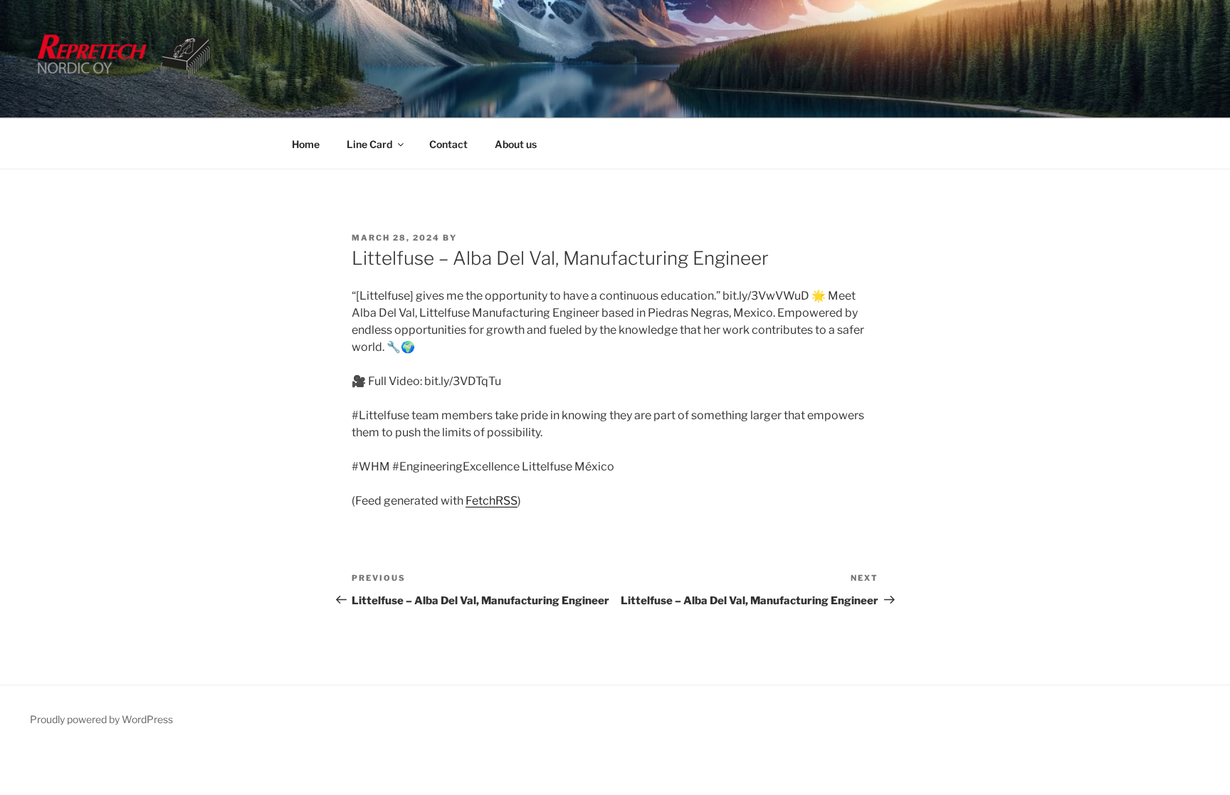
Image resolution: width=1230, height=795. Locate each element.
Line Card (369, 144)
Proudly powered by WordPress (101, 719)
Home (306, 144)
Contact (448, 144)
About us (516, 144)
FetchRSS (491, 500)
